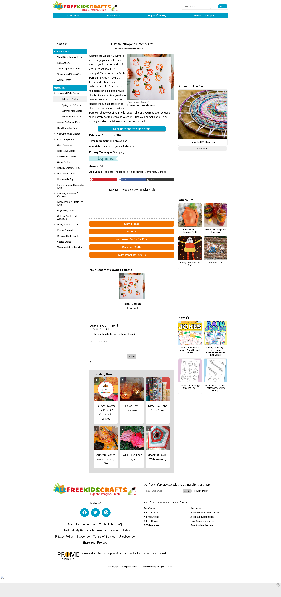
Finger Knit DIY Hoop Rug (203, 142)
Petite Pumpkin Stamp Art (131, 306)
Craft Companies (65, 139)
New (182, 318)
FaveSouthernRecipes (201, 525)
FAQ (119, 524)
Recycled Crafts (132, 247)
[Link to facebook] (84, 512)
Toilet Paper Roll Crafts (69, 68)
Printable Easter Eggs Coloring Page (190, 387)
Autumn (132, 231)
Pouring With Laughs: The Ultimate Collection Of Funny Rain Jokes (216, 351)
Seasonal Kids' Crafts (68, 93)
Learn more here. (161, 553)
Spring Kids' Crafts (71, 105)
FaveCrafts (149, 508)
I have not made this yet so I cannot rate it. (114, 334)
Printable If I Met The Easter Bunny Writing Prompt (215, 388)
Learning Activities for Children (68, 195)
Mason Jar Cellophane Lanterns (215, 231)
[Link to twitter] (95, 512)
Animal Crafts (64, 80)
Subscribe (62, 43)
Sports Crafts (64, 241)
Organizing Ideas (66, 210)
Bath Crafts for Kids (67, 128)
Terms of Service (104, 536)
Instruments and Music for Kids (70, 186)
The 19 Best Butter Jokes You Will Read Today (190, 350)
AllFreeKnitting (151, 516)
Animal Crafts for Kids (68, 122)
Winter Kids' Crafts (71, 116)
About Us (73, 524)
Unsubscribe (127, 536)
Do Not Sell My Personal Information (83, 530)
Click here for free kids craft (131, 129)
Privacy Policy (64, 536)
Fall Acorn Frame (216, 263)
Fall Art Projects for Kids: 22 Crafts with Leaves (106, 412)
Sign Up (187, 491)
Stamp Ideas (131, 223)
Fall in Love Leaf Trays (132, 457)
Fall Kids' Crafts (70, 99)
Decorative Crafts (66, 150)
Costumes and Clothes (68, 133)
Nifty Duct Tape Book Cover (157, 408)
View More (202, 148)
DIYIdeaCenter (151, 525)
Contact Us (106, 524)
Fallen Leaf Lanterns (131, 408)
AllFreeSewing (151, 521)
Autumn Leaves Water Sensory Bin (105, 459)
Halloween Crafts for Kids (132, 239)
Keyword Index (120, 530)
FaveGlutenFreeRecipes (202, 521)
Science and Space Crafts (70, 74)
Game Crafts (63, 162)
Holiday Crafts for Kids (69, 168)
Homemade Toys (66, 179)
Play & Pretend (65, 230)
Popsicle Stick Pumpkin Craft (138, 189)
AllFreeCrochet (151, 512)
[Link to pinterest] (106, 512)
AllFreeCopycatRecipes (202, 516)
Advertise (89, 524)
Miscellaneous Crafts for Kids (70, 203)
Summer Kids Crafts (72, 111)
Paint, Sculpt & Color (67, 224)
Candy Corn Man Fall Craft (190, 264)
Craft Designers (65, 145)
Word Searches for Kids (69, 57)
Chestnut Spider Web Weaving (157, 457)
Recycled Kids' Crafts (68, 236)
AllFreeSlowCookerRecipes (204, 512)
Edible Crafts (64, 63)
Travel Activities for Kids (69, 247)
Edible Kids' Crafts (66, 156)
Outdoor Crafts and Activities (67, 217)
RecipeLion (196, 508)
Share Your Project (95, 542)
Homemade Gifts (66, 173)
